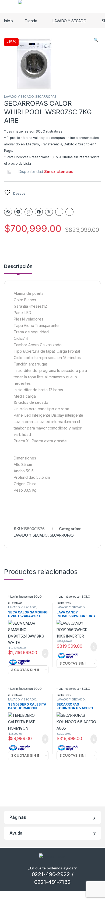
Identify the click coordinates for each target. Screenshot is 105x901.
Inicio (8, 20)
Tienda (31, 20)
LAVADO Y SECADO (69, 20)
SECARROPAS (46, 97)
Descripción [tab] (18, 266)
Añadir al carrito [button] (42, 653)
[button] (96, 40)
